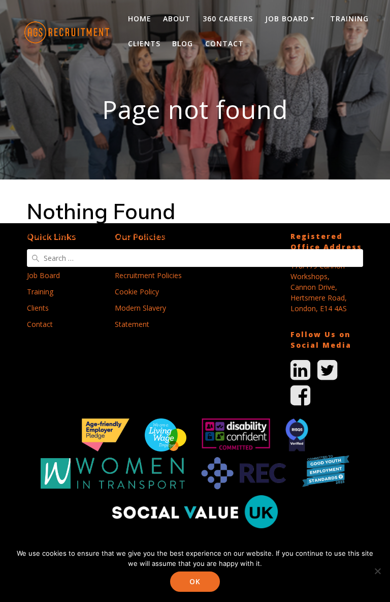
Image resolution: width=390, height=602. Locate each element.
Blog (182, 43)
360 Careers (228, 18)
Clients (144, 43)
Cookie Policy (137, 291)
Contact (224, 43)
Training (349, 18)
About (176, 18)
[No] (377, 571)
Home (139, 18)
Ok (195, 581)
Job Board (287, 18)
